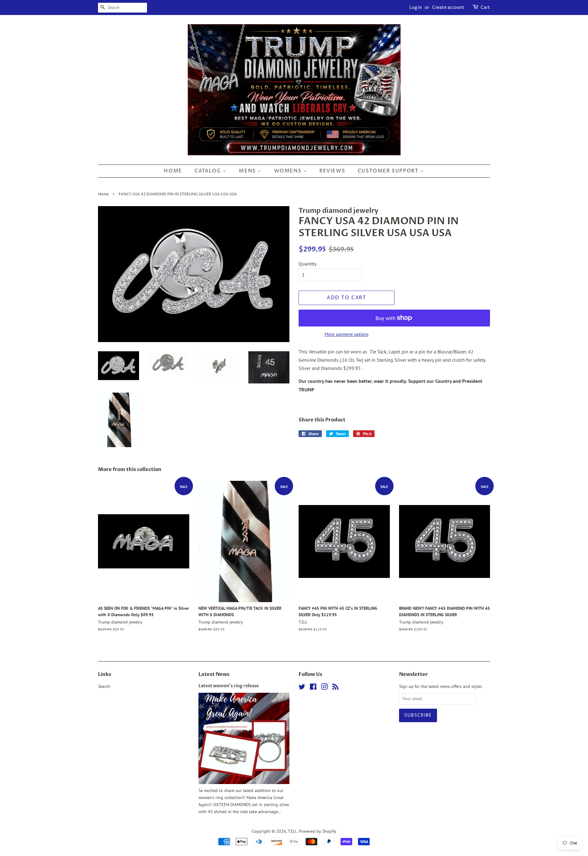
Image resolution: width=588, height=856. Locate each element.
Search (104, 686)
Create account (448, 7)
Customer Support (389, 171)
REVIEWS (332, 171)
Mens (248, 171)
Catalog (208, 171)
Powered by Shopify (317, 831)
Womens (288, 171)
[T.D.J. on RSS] (335, 688)
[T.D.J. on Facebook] (313, 688)
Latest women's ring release (228, 686)
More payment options (346, 334)
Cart (485, 7)
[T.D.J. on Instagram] (324, 688)
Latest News (213, 674)
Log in (415, 7)
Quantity (307, 264)
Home (173, 171)
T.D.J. (292, 831)
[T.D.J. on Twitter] (302, 688)
